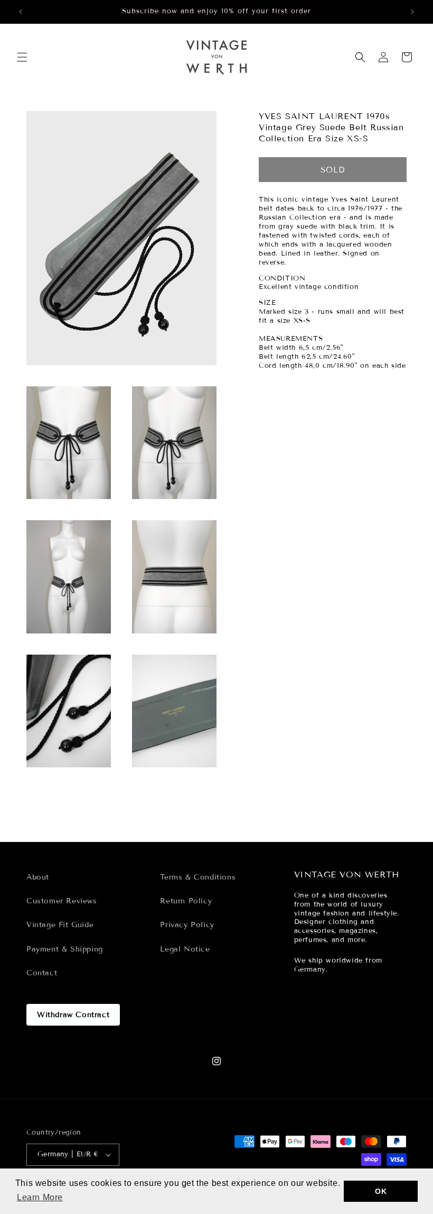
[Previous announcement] (20, 11)
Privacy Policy (187, 924)
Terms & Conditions (198, 877)
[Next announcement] (412, 11)
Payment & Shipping (64, 949)
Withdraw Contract (73, 1014)
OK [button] (381, 1191)
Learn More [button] (40, 1197)
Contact (41, 972)
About (37, 877)
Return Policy (186, 900)
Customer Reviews (61, 900)
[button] (22, 57)
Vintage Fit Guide (59, 924)
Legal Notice (185, 949)
